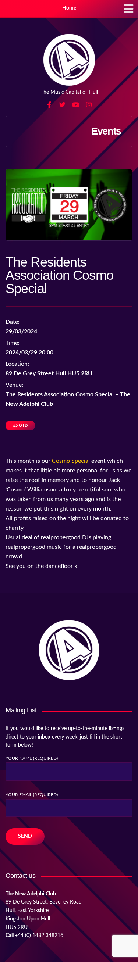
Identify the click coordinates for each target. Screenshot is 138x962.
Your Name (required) (32, 758)
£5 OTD (20, 425)
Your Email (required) (32, 795)
